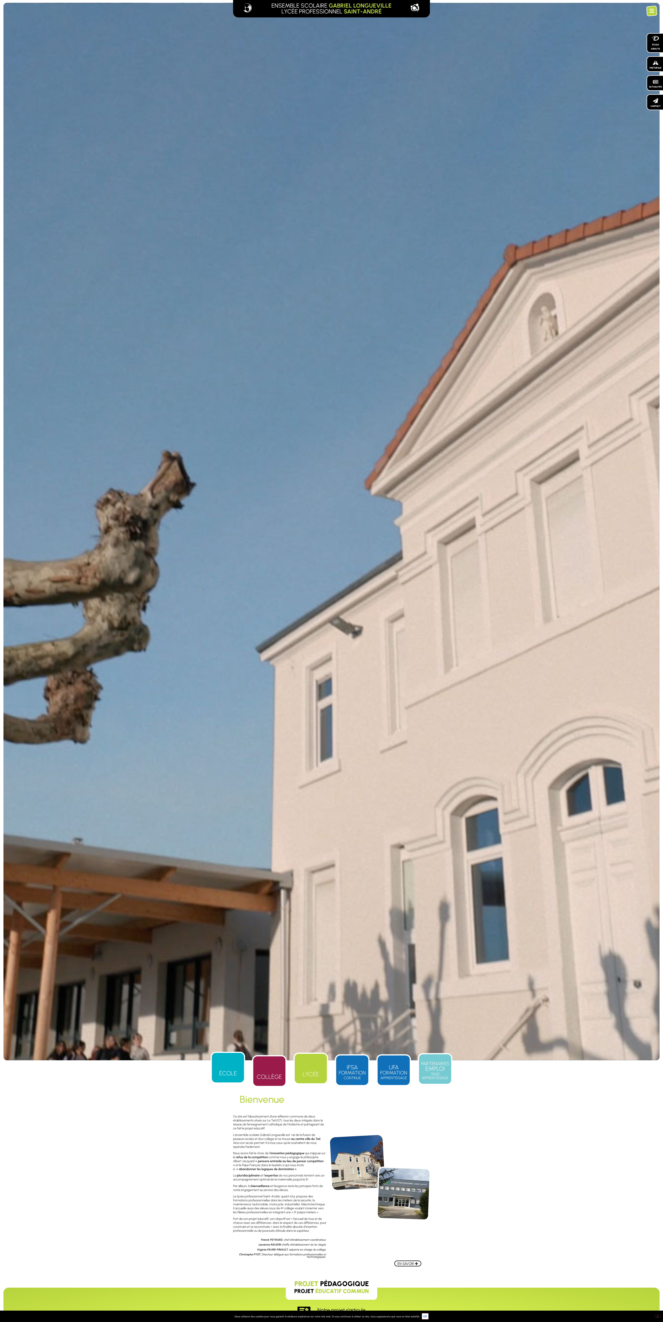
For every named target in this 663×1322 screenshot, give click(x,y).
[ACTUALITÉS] (655, 81)
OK (425, 1316)
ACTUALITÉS (655, 87)
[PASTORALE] (655, 62)
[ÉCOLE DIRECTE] (655, 38)
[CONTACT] (655, 100)
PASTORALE (655, 68)
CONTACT (656, 106)
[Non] (657, 1316)
